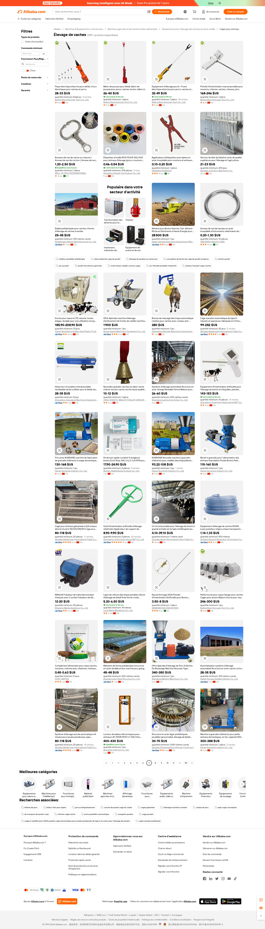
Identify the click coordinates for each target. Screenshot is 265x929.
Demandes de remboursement (172, 860)
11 (173, 763)
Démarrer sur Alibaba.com (215, 848)
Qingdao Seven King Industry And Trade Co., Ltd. (173, 539)
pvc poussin (64, 266)
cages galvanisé (148, 807)
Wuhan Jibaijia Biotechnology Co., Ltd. (121, 471)
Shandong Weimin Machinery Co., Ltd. (170, 679)
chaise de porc (202, 807)
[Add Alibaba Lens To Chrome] (67, 901)
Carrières (28, 860)
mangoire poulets (125, 814)
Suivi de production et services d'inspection (83, 867)
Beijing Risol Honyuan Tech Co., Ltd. (72, 99)
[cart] (195, 12)
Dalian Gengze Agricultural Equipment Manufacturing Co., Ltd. (173, 241)
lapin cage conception (227, 807)
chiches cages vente (66, 814)
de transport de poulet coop (36, 814)
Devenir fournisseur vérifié (215, 860)
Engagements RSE (32, 854)
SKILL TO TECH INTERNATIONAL (70, 173)
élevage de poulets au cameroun (143, 259)
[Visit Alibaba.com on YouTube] (229, 878)
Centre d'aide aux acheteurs (171, 842)
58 (186, 763)
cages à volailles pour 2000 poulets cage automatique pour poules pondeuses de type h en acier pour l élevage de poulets (77, 821)
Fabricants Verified (122, 846)
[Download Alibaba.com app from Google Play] (231, 901)
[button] (149, 12)
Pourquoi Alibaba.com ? (35, 842)
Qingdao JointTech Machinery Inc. (216, 170)
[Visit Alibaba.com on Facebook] (204, 878)
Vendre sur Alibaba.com (214, 842)
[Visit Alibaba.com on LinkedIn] (211, 878)
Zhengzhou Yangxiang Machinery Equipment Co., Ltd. (76, 400)
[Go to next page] (192, 763)
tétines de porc (31, 807)
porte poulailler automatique (96, 814)
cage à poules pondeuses (150, 821)
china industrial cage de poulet (107, 259)
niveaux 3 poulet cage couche (198, 266)
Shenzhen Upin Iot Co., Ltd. (116, 750)
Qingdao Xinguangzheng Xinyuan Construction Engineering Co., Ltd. (173, 747)
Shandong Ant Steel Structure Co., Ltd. (121, 679)
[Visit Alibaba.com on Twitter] (217, 878)
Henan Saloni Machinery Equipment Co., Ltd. (124, 331)
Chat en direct (165, 848)
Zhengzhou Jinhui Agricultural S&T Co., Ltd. (123, 539)
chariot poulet (224, 259)
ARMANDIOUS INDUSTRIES (165, 608)
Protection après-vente (79, 860)
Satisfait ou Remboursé (79, 848)
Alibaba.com (190, 901)
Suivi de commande (212, 854)
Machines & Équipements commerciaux (84, 29)
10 (168, 763)
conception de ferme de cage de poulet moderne (187, 259)
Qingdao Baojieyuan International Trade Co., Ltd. (221, 331)
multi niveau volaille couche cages (125, 266)
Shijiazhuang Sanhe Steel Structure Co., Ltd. (75, 241)
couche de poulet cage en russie (118, 807)
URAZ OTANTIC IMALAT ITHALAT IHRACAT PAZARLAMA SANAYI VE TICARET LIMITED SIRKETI (124, 400)
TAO (156, 915)
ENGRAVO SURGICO (162, 170)
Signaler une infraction (168, 871)
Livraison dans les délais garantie (84, 854)
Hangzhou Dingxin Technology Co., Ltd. (121, 173)
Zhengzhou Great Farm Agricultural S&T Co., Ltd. (221, 402)
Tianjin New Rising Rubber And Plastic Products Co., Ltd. (76, 331)
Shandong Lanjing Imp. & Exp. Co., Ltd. (170, 400)
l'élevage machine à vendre (175, 807)
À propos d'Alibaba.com (35, 836)
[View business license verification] (160, 924)
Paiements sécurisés (78, 842)
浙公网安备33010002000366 (182, 924)
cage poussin (147, 814)
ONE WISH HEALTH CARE (212, 241)
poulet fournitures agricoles (90, 266)
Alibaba (57, 29)
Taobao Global (145, 915)
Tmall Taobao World (117, 915)
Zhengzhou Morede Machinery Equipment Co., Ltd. (173, 331)
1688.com (101, 915)
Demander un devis (122, 851)
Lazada (132, 915)
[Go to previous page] (106, 763)
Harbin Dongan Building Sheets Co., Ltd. (219, 679)
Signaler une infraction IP (170, 866)
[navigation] (34, 396)
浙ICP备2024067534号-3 (211, 924)
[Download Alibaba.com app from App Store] (208, 901)
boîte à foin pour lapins (56, 807)
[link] (261, 900)
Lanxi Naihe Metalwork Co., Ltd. (118, 610)
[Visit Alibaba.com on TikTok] (235, 878)
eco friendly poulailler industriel (162, 266)
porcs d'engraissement (85, 807)
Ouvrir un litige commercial (171, 854)
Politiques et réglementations (82, 874)
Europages (177, 915)
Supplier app (120, 901)
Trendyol (165, 915)
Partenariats (208, 866)
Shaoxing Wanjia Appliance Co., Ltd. (71, 608)
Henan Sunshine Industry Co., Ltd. (71, 471)
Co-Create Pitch (31, 848)
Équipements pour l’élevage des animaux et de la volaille (188, 29)
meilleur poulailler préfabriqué (72, 259)
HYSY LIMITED (62, 679)
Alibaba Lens (37, 901)
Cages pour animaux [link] (229, 29)
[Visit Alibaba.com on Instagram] (223, 878)
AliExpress (89, 915)
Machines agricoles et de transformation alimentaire (132, 29)
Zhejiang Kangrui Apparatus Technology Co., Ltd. (221, 539)
